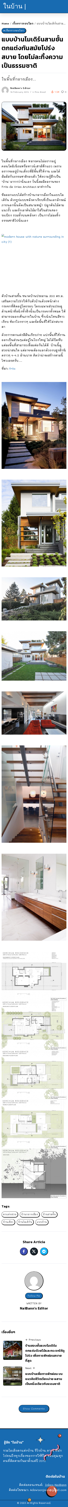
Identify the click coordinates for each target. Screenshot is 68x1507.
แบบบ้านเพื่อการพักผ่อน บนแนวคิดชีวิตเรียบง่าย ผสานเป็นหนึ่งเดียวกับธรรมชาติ (43, 1378)
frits (12, 368)
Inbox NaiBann (56, 1485)
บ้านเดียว (8, 1221)
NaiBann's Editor (20, 88)
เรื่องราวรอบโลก (23, 23)
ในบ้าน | (14, 6)
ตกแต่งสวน (9, 1214)
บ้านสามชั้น (49, 1214)
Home (5, 23)
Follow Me (34, 1295)
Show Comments (34, 1408)
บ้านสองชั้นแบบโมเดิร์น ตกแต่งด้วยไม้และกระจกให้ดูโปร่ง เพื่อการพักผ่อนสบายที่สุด (45, 1353)
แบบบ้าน (42, 1221)
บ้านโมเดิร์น (25, 1221)
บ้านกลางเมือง (29, 1214)
